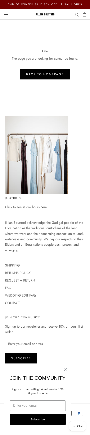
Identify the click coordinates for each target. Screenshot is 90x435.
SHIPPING (12, 265)
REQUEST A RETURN (20, 280)
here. (44, 207)
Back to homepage (45, 74)
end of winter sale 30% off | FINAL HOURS (45, 4)
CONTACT (12, 302)
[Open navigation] (6, 14)
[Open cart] (84, 14)
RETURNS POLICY (18, 272)
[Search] (77, 14)
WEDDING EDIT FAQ (20, 295)
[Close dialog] (65, 369)
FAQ (8, 287)
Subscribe (21, 358)
